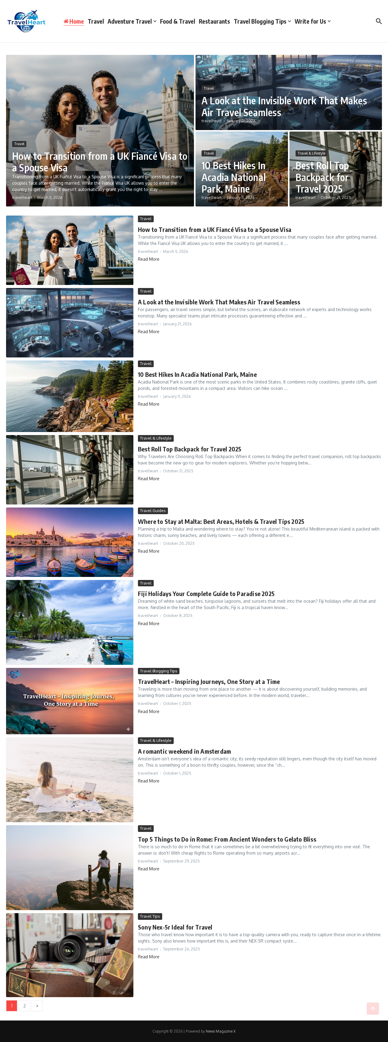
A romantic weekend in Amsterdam (184, 751)
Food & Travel (177, 21)
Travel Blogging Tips (260, 21)
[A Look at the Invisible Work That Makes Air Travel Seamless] (69, 322)
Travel (96, 21)
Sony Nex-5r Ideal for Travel (175, 927)
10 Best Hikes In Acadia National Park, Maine (234, 177)
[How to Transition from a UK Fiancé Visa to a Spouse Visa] (69, 250)
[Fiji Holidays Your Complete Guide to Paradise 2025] (69, 622)
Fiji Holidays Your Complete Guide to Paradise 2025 (206, 593)
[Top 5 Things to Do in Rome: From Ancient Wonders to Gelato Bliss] (69, 867)
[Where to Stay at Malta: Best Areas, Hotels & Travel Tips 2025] (69, 542)
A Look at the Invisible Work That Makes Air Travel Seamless (284, 106)
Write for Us (310, 21)
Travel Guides (153, 510)
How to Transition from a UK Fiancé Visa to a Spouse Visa (99, 161)
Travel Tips (150, 916)
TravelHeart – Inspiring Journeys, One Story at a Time (209, 681)
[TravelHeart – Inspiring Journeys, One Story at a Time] (69, 701)
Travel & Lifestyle (311, 153)
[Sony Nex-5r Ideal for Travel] (69, 955)
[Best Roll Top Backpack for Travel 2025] (69, 469)
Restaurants (214, 21)
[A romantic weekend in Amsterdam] (69, 779)
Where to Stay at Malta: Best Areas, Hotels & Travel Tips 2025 (221, 521)
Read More (148, 259)
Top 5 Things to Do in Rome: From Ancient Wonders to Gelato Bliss (227, 839)
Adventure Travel (130, 21)
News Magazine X (221, 1031)
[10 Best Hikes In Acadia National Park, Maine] (69, 396)
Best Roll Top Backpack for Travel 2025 (322, 177)
